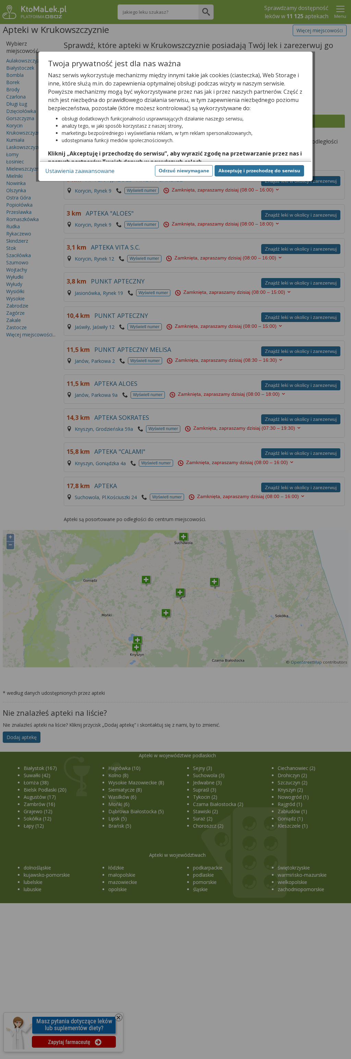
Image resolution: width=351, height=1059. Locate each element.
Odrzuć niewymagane (184, 170)
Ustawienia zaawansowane (79, 171)
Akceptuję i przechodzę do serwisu (259, 170)
